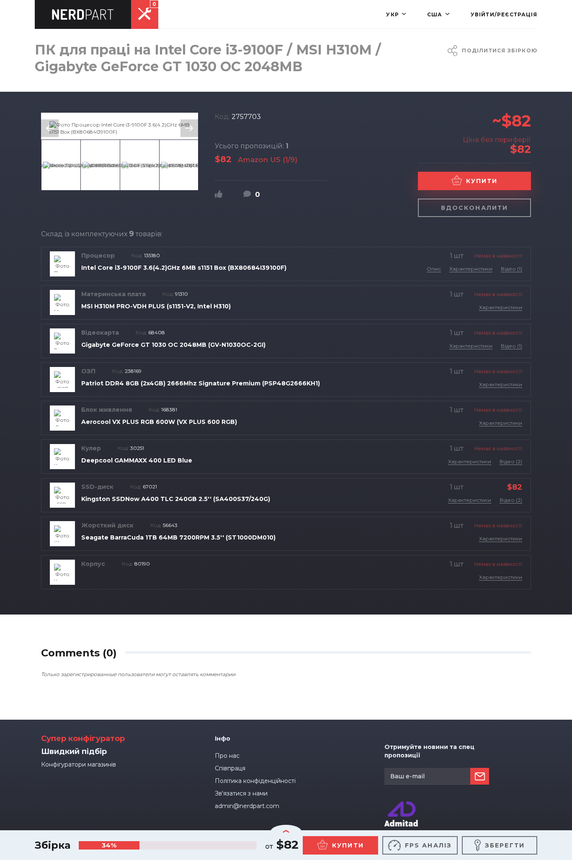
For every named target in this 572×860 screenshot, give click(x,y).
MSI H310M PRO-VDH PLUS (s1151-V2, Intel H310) (156, 306)
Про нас (227, 755)
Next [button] (189, 128)
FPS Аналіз (428, 845)
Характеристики (470, 269)
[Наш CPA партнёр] (401, 805)
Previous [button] (50, 128)
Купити (482, 181)
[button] (396, 14)
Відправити (479, 776)
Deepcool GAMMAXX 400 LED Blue (136, 460)
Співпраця (230, 768)
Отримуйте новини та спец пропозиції (429, 751)
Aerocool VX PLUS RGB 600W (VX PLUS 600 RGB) (159, 422)
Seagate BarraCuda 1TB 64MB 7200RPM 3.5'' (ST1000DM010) (178, 537)
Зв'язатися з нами (241, 793)
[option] (119, 128)
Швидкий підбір (74, 751)
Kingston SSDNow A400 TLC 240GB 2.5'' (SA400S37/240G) (175, 499)
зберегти (505, 845)
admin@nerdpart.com (247, 806)
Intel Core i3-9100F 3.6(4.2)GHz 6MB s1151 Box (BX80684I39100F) (183, 267)
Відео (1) (511, 269)
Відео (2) (511, 461)
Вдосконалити (474, 208)
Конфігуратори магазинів (78, 764)
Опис (434, 269)
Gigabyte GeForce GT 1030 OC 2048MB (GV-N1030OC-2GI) (173, 345)
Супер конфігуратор (83, 738)
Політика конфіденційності (255, 781)
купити (348, 845)
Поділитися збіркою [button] (499, 50)
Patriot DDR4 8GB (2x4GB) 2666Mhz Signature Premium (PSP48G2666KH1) (200, 383)
